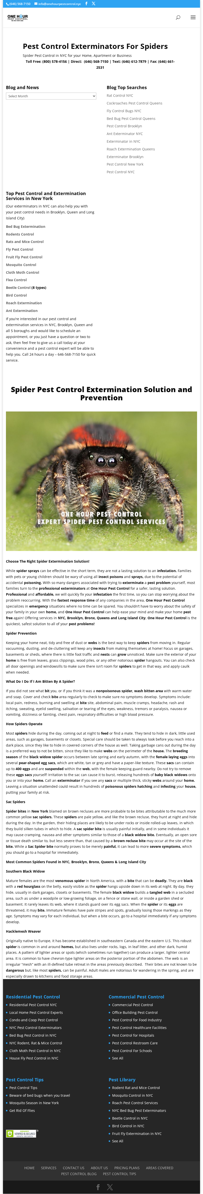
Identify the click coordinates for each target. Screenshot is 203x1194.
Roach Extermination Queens (131, 149)
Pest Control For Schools (132, 1050)
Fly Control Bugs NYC (124, 110)
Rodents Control (20, 234)
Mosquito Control (21, 264)
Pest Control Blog (79, 1173)
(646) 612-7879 (134, 61)
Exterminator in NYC (123, 141)
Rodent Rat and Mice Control (136, 1087)
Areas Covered (159, 1167)
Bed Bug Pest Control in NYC (32, 1035)
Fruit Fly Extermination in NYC (137, 1133)
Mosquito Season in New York (34, 1102)
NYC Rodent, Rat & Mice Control (35, 1043)
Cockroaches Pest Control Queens (134, 103)
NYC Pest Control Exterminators (35, 1027)
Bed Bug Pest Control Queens (131, 118)
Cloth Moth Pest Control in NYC (35, 1050)
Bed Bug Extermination (25, 226)
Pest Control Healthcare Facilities (139, 1027)
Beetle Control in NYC (130, 1118)
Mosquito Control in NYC (132, 1095)
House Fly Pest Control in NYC (33, 1058)
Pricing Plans (127, 1167)
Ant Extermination (22, 310)
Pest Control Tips (23, 1087)
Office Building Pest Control (135, 1012)
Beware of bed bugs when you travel (39, 1095)
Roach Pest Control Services (135, 1102)
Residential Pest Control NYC (33, 1004)
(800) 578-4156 (54, 61)
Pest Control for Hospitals (133, 1035)
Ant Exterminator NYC (125, 133)
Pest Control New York (125, 164)
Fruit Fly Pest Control (24, 257)
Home (29, 1167)
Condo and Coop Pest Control (33, 1020)
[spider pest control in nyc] (101, 549)
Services (48, 1167)
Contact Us (73, 1167)
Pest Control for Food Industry (137, 1020)
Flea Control (16, 279)
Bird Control (16, 295)
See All (117, 1058)
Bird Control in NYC (128, 1126)
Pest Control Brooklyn (124, 126)
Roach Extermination (24, 303)
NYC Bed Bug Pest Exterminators (139, 1110)
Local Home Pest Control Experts (36, 1012)
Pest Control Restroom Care (135, 1043)
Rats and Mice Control (25, 241)
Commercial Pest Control (132, 1004)
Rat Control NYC (120, 95)
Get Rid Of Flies (22, 1110)
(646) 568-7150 (96, 61)
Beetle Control (18, 287)
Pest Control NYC (121, 172)
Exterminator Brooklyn (125, 156)
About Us (99, 1167)
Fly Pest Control (19, 249)
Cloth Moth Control (22, 272)
